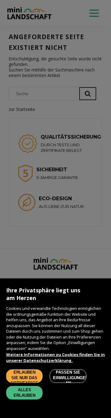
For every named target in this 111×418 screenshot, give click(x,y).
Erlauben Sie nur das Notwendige (24, 376)
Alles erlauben (24, 393)
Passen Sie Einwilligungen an (69, 376)
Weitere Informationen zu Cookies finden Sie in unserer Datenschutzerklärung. (55, 357)
